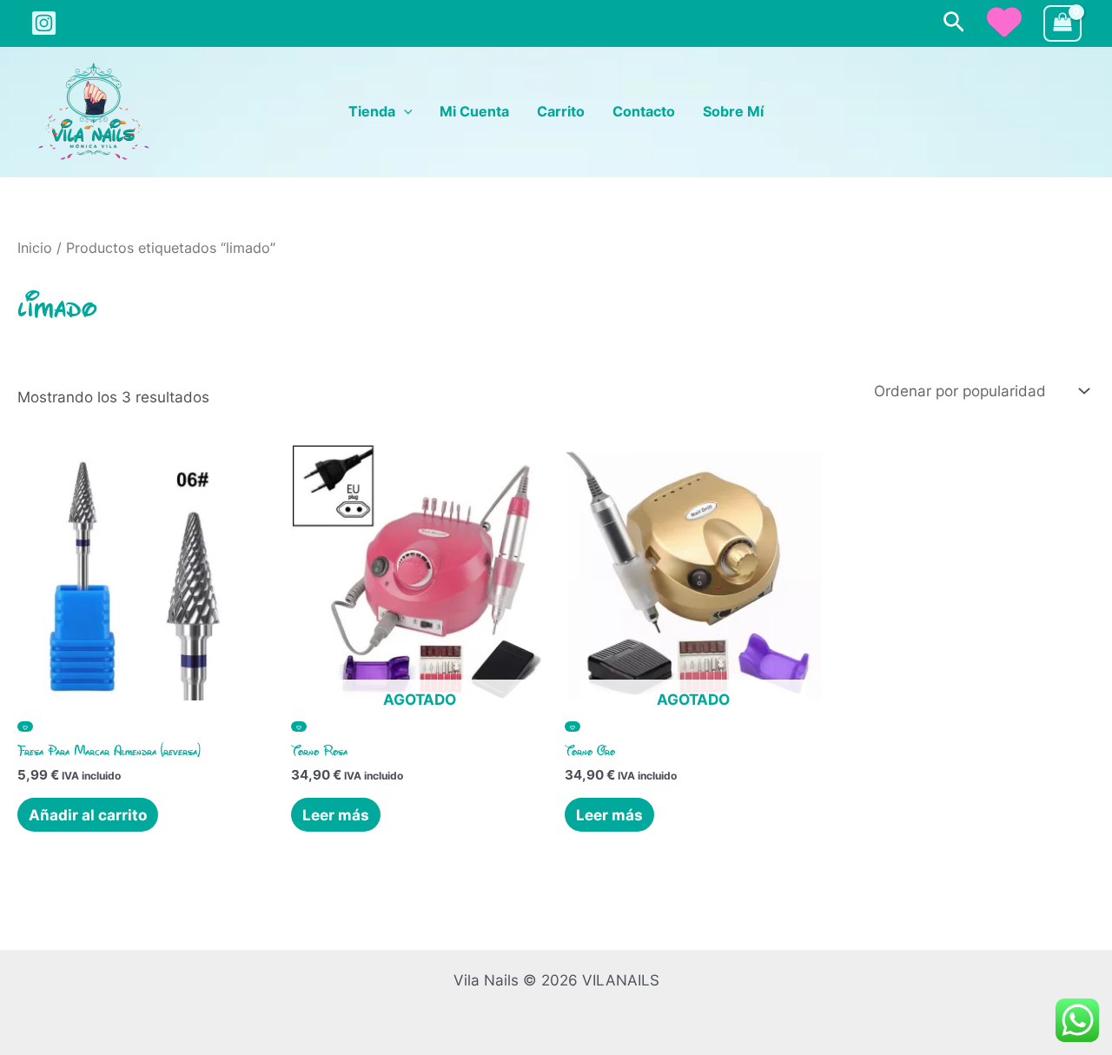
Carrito (561, 112)
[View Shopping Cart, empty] (1062, 24)
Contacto (643, 112)
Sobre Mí (733, 112)
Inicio (34, 248)
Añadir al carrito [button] (88, 815)
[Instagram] (43, 23)
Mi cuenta (474, 112)
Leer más (335, 815)
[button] (954, 23)
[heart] (1004, 21)
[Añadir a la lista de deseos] (25, 726)
